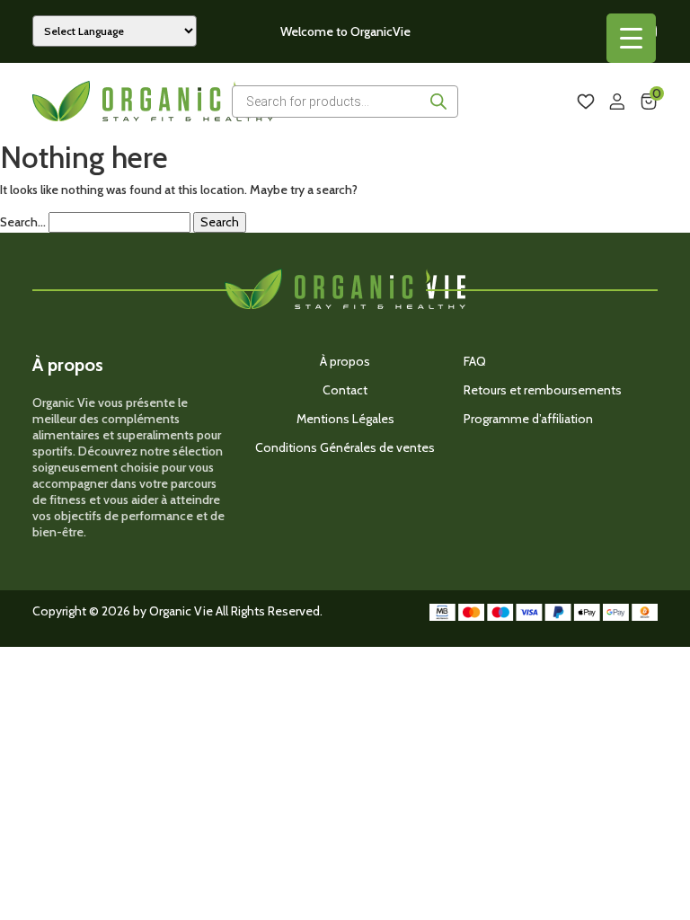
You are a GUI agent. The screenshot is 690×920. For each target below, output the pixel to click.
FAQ (475, 361)
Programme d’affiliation (528, 419)
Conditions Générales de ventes (345, 447)
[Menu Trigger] (631, 38)
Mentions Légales (345, 419)
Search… (23, 222)
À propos (345, 361)
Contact (345, 390)
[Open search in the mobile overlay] (345, 101)
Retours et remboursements (543, 390)
